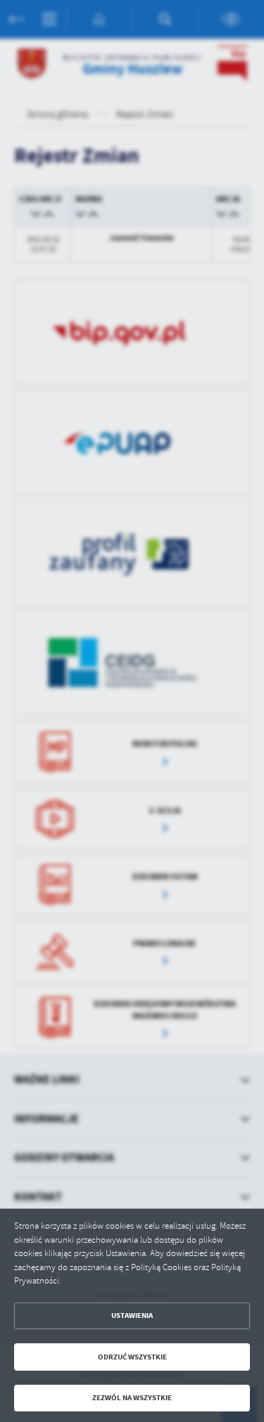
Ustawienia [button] (132, 1315)
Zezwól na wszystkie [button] (132, 1397)
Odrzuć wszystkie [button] (132, 1357)
